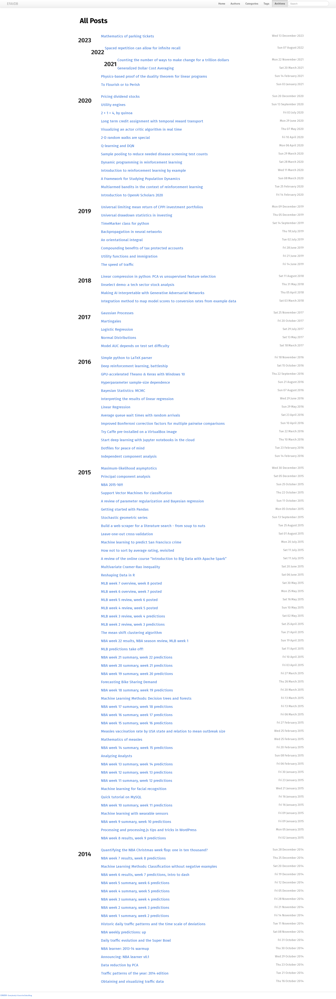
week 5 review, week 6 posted (129, 600)
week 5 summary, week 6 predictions (135, 883)
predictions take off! (122, 649)
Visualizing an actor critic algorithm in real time (141, 129)
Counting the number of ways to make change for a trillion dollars (173, 60)
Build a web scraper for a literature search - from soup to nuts (153, 526)
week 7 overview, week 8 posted (131, 583)
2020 (85, 100)
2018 (84, 280)
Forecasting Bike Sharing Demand (129, 682)
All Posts (93, 21)
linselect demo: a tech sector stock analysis (137, 284)
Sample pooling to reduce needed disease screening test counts (154, 154)
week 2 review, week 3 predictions (133, 624)
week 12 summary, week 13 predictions (136, 772)
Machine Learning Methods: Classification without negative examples (159, 866)
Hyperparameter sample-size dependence (135, 382)
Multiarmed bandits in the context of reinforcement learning (152, 187)
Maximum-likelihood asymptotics (129, 468)
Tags (266, 3)
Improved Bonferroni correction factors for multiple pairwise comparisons (163, 423)
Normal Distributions (118, 337)
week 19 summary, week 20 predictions (137, 673)
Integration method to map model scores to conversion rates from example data (168, 301)
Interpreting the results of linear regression (137, 399)
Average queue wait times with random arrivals (140, 415)
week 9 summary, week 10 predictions (136, 821)
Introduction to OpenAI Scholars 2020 (132, 195)
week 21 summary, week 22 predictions (136, 657)
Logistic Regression (117, 329)
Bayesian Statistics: (123, 390)
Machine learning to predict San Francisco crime (141, 542)
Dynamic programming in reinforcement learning (141, 162)
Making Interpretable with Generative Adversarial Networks (152, 293)
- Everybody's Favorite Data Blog (19, 996)
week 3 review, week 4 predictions (133, 616)
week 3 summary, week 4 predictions (135, 899)
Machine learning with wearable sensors (134, 813)
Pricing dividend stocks (120, 96)
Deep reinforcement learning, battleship (134, 366)
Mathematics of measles (121, 739)
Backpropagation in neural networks (131, 231)
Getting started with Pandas (125, 509)
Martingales (111, 321)
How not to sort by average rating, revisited (137, 550)
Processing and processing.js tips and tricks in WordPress (149, 830)
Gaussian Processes (117, 313)
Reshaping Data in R (118, 575)
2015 (84, 472)
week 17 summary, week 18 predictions (137, 706)
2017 (84, 317)
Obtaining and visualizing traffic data (132, 981)
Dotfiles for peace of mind (123, 448)
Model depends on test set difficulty (135, 346)
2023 (84, 40)
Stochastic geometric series (124, 517)
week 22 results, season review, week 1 (144, 641)
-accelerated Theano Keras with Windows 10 (143, 374)
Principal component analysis (125, 476)
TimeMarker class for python (125, 223)
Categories (251, 3)
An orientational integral (122, 240)
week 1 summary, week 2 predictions (135, 915)
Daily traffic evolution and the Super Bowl (136, 940)
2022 (97, 52)
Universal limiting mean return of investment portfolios (152, 207)
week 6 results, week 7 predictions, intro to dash (145, 874)
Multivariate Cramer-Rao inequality (130, 567)
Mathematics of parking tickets (127, 36)
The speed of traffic (117, 264)
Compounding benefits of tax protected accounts (142, 248)
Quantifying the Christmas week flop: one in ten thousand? (154, 850)
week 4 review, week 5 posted (129, 608)
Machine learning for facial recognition (133, 789)
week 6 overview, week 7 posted (131, 591)
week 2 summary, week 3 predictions (135, 907)
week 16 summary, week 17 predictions (137, 715)
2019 (84, 211)
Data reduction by (119, 965)
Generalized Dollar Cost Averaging (145, 68)
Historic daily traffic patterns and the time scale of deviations (153, 924)
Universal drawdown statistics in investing (136, 215)
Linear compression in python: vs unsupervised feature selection (158, 276)
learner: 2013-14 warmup (125, 948)
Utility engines (113, 104)
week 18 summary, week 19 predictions (137, 690)
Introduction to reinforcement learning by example (143, 170)
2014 (84, 854)
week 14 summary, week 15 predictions (137, 747)
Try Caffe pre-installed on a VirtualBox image (139, 431)
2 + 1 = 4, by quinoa (116, 113)
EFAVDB (4, 995)
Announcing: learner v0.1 (125, 957)
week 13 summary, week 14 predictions (137, 764)
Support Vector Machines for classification (136, 493)
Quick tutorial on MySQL (121, 797)
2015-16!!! (112, 484)
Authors (235, 3)
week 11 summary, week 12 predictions (136, 780)
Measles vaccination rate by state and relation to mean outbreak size (163, 731)
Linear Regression (115, 407)
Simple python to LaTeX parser (126, 357)
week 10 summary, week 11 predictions (136, 805)
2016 (84, 361)
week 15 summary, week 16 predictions (137, 723)
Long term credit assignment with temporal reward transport (152, 121)
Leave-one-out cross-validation (127, 534)
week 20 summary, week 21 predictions (137, 665)
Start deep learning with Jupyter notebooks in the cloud (148, 440)
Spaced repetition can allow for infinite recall (142, 48)
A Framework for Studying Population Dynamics (140, 178)
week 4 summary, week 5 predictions (135, 891)
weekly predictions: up (123, 932)
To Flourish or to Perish (120, 84)
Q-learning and (117, 146)
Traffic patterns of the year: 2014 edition (135, 973)
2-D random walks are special (125, 137)
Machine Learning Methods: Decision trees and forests (146, 698)
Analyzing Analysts (116, 756)
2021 (110, 64)
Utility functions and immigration (129, 256)
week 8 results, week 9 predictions (133, 838)
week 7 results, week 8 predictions (133, 858)
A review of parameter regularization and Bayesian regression (152, 501)
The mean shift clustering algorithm (131, 632)
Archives (280, 3)
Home (221, 3)
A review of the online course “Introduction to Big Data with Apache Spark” (164, 558)
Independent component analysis (129, 456)
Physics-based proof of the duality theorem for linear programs (154, 76)
